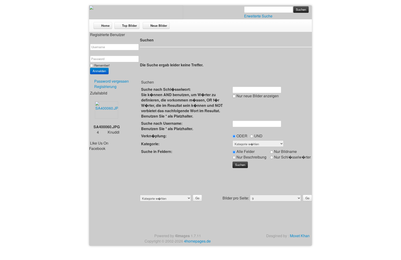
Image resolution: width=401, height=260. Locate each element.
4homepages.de (197, 241)
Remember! (102, 65)
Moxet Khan (300, 235)
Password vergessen (111, 81)
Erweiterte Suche (258, 16)
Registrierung (105, 86)
